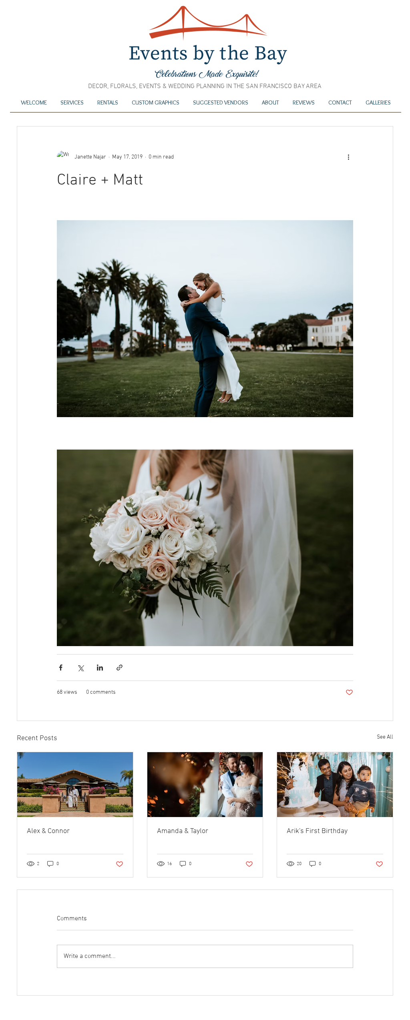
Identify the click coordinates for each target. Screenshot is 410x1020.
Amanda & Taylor (182, 831)
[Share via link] (119, 667)
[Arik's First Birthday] (335, 784)
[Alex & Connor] (75, 784)
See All (385, 737)
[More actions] (348, 157)
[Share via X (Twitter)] (80, 667)
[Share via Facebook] (60, 667)
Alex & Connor (48, 831)
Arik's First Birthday (317, 831)
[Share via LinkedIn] (100, 667)
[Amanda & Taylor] (205, 784)
